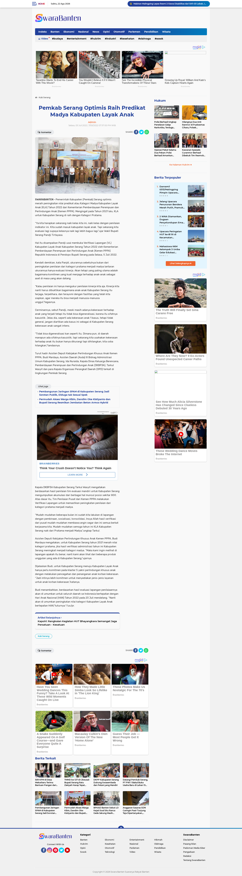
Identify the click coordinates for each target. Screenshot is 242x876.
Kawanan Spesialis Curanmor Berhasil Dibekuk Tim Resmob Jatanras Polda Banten (193, 153)
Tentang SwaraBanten (194, 860)
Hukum (160, 100)
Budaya (58, 38)
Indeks (42, 31)
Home (41, 3)
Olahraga (145, 38)
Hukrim (96, 38)
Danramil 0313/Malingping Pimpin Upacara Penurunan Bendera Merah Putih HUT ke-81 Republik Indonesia (172, 189)
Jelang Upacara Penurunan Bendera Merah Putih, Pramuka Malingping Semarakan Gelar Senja (172, 204)
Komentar (46, 132)
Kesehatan (127, 38)
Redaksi (187, 856)
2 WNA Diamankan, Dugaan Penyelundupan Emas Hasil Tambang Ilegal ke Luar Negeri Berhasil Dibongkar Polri (172, 219)
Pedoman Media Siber (194, 848)
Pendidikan (151, 31)
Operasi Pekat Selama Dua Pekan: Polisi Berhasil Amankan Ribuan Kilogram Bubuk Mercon (166, 153)
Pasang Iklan (189, 844)
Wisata (166, 31)
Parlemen (134, 31)
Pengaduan (189, 852)
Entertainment (77, 38)
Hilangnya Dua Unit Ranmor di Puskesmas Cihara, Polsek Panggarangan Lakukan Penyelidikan (194, 125)
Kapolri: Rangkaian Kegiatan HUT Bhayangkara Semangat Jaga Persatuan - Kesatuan (77, 623)
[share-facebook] (136, 132)
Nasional (83, 31)
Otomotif (119, 31)
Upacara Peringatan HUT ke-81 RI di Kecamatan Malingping (171, 234)
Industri (111, 38)
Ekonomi (69, 31)
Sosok (159, 38)
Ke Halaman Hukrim (179, 164)
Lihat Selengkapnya (180, 263)
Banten (55, 31)
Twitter (63, 854)
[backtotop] (121, 829)
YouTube (69, 854)
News (96, 31)
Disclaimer (188, 840)
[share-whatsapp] (146, 132)
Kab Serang (43, 636)
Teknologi (110, 852)
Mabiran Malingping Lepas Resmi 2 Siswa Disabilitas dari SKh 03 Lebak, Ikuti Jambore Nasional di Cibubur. (170, 3)
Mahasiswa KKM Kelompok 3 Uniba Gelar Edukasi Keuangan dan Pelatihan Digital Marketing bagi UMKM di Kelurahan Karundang (172, 249)
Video (44, 38)
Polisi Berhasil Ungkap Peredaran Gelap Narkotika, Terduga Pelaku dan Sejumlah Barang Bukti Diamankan (165, 125)
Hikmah (158, 840)
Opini (106, 31)
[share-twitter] (141, 132)
